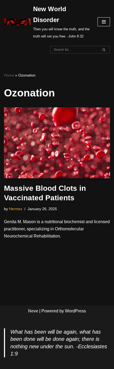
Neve (33, 311)
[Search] (104, 50)
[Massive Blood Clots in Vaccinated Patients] (57, 142)
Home (9, 75)
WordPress (75, 311)
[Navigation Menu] (104, 21)
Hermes (15, 209)
